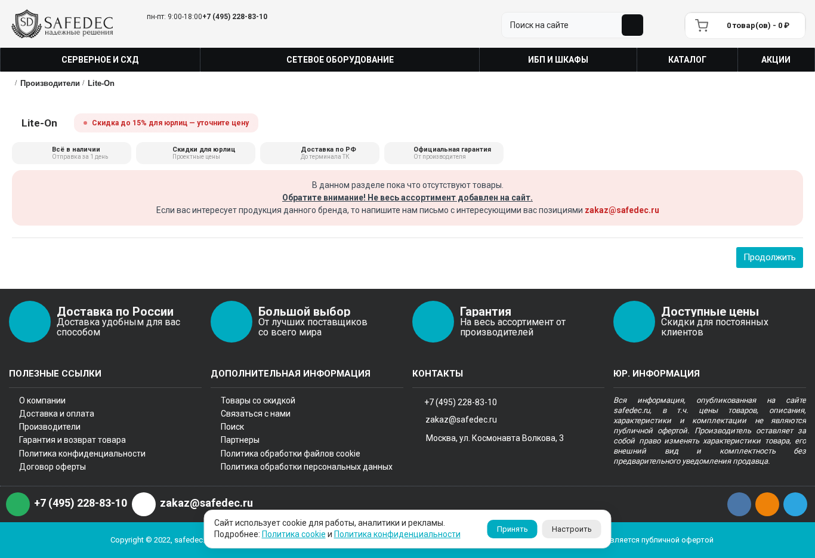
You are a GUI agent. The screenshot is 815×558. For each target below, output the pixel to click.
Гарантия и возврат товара (72, 440)
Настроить (572, 529)
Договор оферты (52, 466)
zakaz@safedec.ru (622, 210)
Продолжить (769, 257)
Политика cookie (294, 534)
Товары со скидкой (258, 400)
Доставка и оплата (56, 413)
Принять (512, 529)
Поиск (232, 426)
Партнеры (240, 440)
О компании (42, 400)
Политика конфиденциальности (82, 453)
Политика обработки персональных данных (307, 466)
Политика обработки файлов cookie (290, 453)
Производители (50, 426)
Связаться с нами (256, 413)
